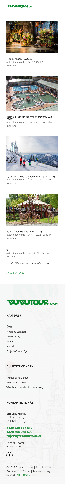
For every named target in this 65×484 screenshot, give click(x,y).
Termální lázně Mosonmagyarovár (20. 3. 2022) (29, 118)
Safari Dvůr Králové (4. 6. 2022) (24, 231)
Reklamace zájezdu (17, 382)
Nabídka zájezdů (16, 331)
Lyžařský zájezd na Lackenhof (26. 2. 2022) (30, 176)
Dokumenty (13, 336)
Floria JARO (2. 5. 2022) (19, 59)
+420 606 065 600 (19, 432)
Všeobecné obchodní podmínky (24, 387)
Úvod (9, 327)
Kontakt (11, 346)
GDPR (9, 341)
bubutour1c (19, 62)
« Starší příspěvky (15, 273)
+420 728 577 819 (19, 428)
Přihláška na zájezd (17, 377)
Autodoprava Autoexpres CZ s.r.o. (28, 469)
